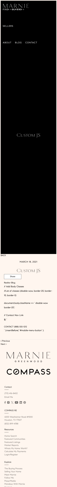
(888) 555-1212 (20, 327)
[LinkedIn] (21, 402)
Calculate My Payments (15, 451)
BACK (3, 255)
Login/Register (11, 454)
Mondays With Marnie (14, 484)
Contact (31, 42)
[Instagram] (8, 402)
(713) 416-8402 (11, 393)
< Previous (5, 341)
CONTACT (8, 327)
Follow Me (9, 478)
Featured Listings (12, 442)
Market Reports (11, 445)
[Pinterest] (24, 402)
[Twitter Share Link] (13, 284)
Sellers (8, 26)
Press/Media (10, 481)
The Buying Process (13, 468)
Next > (4, 344)
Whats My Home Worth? (15, 448)
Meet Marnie (10, 475)
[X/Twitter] (12, 402)
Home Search (10, 436)
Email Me (8, 397)
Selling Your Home (12, 471)
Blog (18, 42)
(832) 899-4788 (11, 424)
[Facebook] (5, 402)
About (7, 42)
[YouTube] (16, 402)
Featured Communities (14, 439)
